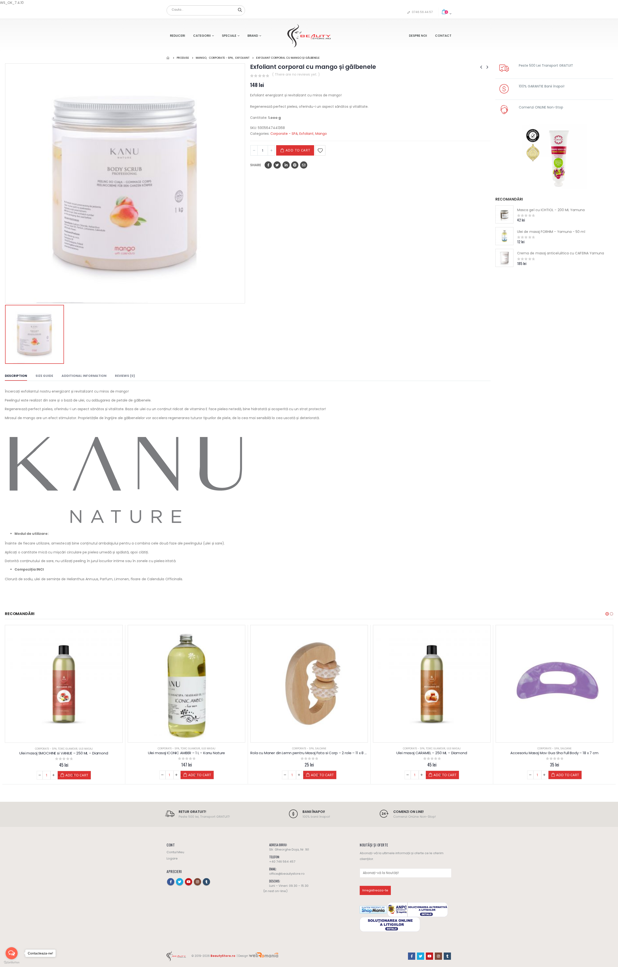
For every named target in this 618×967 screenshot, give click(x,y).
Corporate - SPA (284, 133)
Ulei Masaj (86, 749)
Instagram (197, 881)
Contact (443, 35)
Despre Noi (418, 35)
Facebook (268, 165)
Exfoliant (306, 133)
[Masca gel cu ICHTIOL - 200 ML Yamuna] (504, 214)
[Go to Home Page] (168, 57)
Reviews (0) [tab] (125, 375)
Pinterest (294, 165)
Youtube (188, 881)
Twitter (277, 165)
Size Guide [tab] (44, 375)
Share (255, 165)
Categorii (202, 35)
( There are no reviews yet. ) (296, 74)
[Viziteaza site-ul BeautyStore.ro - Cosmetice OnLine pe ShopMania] (373, 909)
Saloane (198, 748)
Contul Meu (175, 852)
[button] (607, 614)
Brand (252, 35)
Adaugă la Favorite (320, 150)
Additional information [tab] (84, 375)
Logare (172, 858)
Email (303, 165)
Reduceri (177, 35)
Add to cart (298, 150)
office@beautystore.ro (287, 873)
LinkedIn (286, 165)
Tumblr (206, 881)
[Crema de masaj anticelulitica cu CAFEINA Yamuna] (504, 258)
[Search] (240, 10)
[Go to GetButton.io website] (11, 962)
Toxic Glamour (67, 749)
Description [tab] (16, 375)
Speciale (229, 35)
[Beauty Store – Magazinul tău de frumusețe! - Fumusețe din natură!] (309, 35)
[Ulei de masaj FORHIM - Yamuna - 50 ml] (504, 236)
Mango (321, 133)
